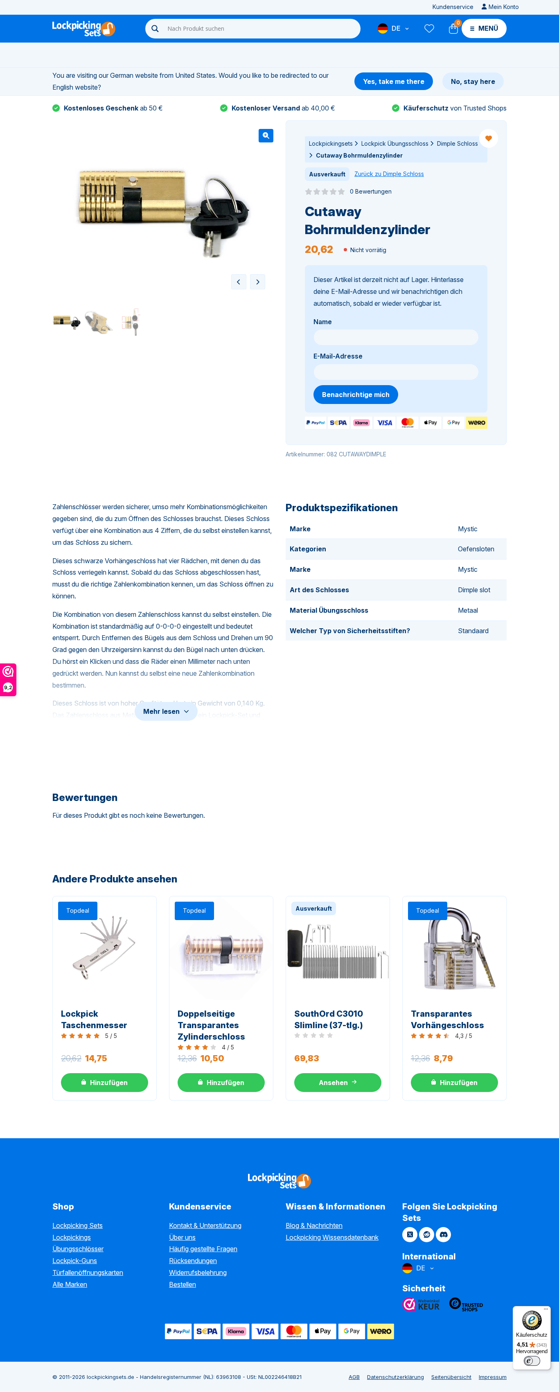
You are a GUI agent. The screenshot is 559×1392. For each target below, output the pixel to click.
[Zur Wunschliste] (429, 28)
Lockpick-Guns (74, 1261)
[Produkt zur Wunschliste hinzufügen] (488, 138)
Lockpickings (71, 1237)
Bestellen (182, 1284)
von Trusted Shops (455, 108)
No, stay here (473, 81)
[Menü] (546, 1311)
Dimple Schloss (457, 143)
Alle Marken (69, 1284)
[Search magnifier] (155, 28)
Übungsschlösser (78, 1249)
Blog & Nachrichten (314, 1225)
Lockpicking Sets (77, 1225)
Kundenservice (453, 6)
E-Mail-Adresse (338, 356)
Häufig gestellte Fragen (203, 1249)
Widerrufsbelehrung (198, 1272)
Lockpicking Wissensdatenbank (332, 1237)
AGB (354, 1377)
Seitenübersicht (451, 1377)
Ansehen (333, 1082)
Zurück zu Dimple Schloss (389, 173)
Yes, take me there (393, 81)
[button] (266, 135)
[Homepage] (83, 28)
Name (322, 322)
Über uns (182, 1237)
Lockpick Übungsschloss (394, 143)
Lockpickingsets (331, 143)
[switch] (532, 1361)
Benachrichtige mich (356, 394)
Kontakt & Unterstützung (205, 1225)
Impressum (493, 1377)
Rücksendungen (193, 1261)
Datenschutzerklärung (395, 1377)
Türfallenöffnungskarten (87, 1272)
